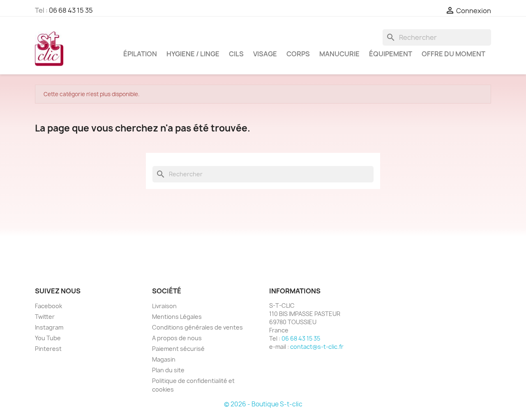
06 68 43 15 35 (71, 10)
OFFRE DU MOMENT (453, 53)
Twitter (45, 316)
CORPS (298, 53)
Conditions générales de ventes (197, 327)
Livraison (164, 306)
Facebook (48, 306)
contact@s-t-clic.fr (317, 346)
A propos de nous (177, 338)
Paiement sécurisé (178, 349)
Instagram (49, 327)
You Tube (48, 338)
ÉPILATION (140, 53)
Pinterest (48, 349)
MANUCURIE (339, 53)
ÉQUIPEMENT (390, 53)
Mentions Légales (177, 316)
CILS (236, 53)
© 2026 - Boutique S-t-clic (263, 404)
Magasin (163, 359)
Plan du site (168, 370)
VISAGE (265, 53)
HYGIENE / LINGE (192, 53)
